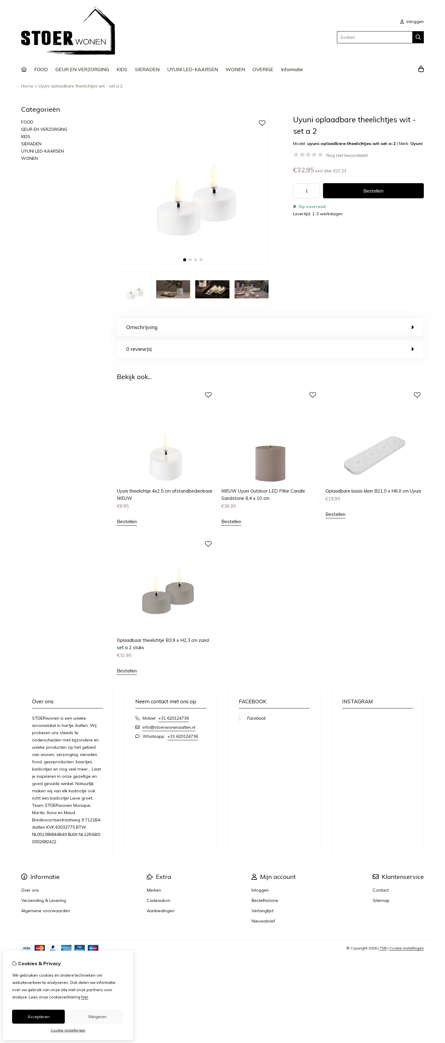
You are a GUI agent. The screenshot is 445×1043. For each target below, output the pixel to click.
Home (27, 86)
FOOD (41, 69)
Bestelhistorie (265, 900)
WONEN (235, 69)
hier (84, 997)
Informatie (292, 69)
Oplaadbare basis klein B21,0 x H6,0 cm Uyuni (373, 491)
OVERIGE (262, 69)
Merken (154, 890)
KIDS (122, 69)
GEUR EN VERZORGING (82, 69)
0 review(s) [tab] (139, 349)
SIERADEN (147, 69)
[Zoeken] (418, 37)
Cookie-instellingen (406, 948)
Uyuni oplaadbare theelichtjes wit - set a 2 (80, 86)
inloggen (414, 21)
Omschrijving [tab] (141, 327)
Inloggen (260, 890)
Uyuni (416, 143)
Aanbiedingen (160, 910)
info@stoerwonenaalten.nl (169, 727)
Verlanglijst (262, 910)
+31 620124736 (173, 718)
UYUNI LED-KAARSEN (192, 69)
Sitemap (381, 900)
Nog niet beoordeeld (347, 155)
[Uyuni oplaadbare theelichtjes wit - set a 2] (193, 263)
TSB (383, 948)
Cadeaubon (158, 900)
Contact (381, 890)
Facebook (256, 718)
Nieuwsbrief (263, 921)
